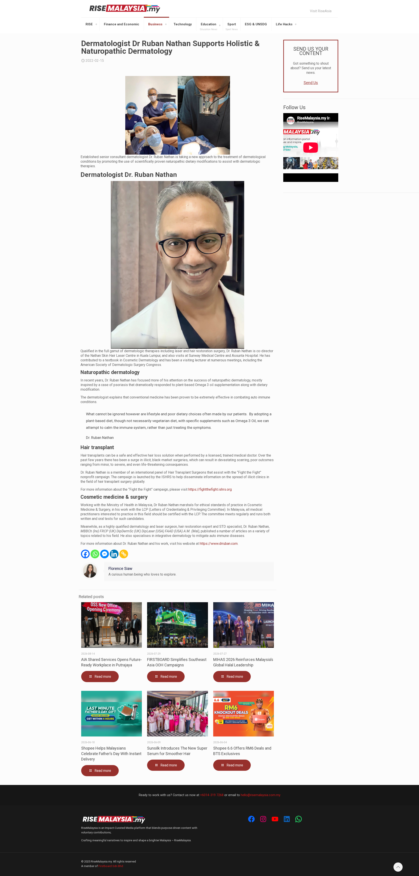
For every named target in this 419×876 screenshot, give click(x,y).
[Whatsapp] (95, 554)
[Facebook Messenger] (104, 554)
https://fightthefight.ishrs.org (210, 489)
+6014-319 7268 (211, 795)
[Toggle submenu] (96, 24)
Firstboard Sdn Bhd (110, 866)
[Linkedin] (114, 554)
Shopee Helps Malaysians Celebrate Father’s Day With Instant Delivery (111, 753)
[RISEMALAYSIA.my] (125, 8)
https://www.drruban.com (219, 543)
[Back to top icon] (398, 867)
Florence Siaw (120, 568)
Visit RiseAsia (320, 11)
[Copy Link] (123, 554)
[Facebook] (85, 554)
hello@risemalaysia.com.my (260, 795)
